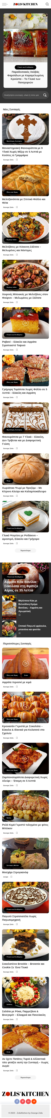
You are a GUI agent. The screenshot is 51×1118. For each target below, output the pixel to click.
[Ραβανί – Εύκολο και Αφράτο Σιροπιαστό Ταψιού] (25, 323)
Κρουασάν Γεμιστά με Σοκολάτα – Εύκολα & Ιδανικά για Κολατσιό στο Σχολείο (23, 730)
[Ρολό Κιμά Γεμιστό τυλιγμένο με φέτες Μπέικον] (25, 806)
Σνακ (26, 675)
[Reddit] (34, 1101)
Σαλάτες (9, 1004)
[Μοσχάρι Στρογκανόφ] (25, 853)
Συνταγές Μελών (13, 865)
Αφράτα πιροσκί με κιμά (16, 682)
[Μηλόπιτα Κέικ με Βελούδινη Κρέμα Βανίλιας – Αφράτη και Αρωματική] (9, 607)
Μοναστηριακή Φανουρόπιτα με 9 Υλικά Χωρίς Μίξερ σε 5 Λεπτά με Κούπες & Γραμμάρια (22, 152)
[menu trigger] (5, 4)
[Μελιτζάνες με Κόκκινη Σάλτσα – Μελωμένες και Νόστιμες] (25, 228)
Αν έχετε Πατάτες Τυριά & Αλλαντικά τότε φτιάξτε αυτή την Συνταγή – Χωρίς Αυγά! (25, 1062)
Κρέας (9, 818)
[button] (19, 90)
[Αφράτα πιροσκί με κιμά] (25, 663)
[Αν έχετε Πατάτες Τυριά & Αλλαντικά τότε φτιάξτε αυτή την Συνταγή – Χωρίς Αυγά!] (25, 1040)
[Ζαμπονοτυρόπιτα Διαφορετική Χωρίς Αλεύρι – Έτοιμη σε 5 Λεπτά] (25, 758)
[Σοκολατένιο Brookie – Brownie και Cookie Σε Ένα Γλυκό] (25, 945)
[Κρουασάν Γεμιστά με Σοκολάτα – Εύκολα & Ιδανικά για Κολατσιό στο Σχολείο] (25, 707)
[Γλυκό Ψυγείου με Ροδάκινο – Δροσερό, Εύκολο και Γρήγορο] (25, 516)
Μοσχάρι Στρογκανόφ (15, 872)
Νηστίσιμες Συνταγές (14, 141)
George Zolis (8, 160)
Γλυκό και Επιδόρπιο (25, 67)
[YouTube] (28, 1101)
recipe (5, 877)
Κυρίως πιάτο (12, 239)
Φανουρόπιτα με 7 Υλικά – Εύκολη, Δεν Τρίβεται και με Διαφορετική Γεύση (23, 440)
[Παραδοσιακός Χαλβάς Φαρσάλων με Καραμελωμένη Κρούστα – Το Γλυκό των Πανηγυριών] (25, 37)
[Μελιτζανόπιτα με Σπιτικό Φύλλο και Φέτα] (25, 180)
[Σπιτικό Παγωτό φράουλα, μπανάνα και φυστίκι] (9, 629)
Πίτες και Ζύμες (12, 192)
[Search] (47, 4)
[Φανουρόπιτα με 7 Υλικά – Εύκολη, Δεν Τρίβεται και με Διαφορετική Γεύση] (25, 418)
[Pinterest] (22, 1101)
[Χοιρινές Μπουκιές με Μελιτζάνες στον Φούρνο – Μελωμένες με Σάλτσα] (25, 275)
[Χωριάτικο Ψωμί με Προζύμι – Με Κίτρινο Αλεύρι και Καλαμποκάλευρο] (25, 469)
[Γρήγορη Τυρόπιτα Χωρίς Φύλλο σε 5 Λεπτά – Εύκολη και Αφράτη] (25, 370)
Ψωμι (8, 481)
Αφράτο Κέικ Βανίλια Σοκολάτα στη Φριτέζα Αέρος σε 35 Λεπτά (21, 586)
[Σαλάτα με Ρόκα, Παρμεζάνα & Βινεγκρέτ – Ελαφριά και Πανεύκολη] (25, 992)
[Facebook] (17, 1101)
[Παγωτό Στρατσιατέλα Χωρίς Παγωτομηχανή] (25, 897)
